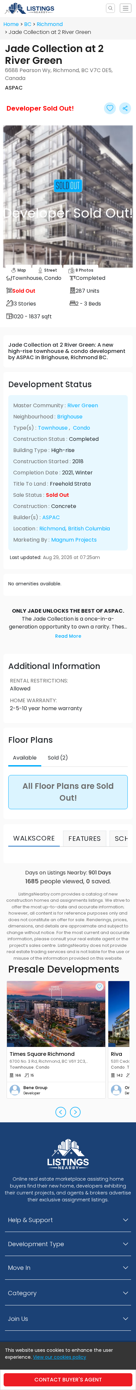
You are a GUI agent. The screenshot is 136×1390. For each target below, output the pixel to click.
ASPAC (51, 517)
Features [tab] (84, 838)
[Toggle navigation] (125, 8)
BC (27, 24)
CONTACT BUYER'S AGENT (68, 1379)
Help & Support (30, 1220)
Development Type (36, 1244)
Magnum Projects (74, 540)
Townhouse (53, 428)
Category (22, 1293)
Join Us (18, 1319)
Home (11, 24)
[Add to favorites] (99, 987)
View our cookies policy (59, 1357)
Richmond (50, 24)
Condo (81, 428)
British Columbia (89, 528)
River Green (82, 405)
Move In (19, 1268)
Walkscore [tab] (34, 838)
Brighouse (70, 416)
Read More (68, 636)
